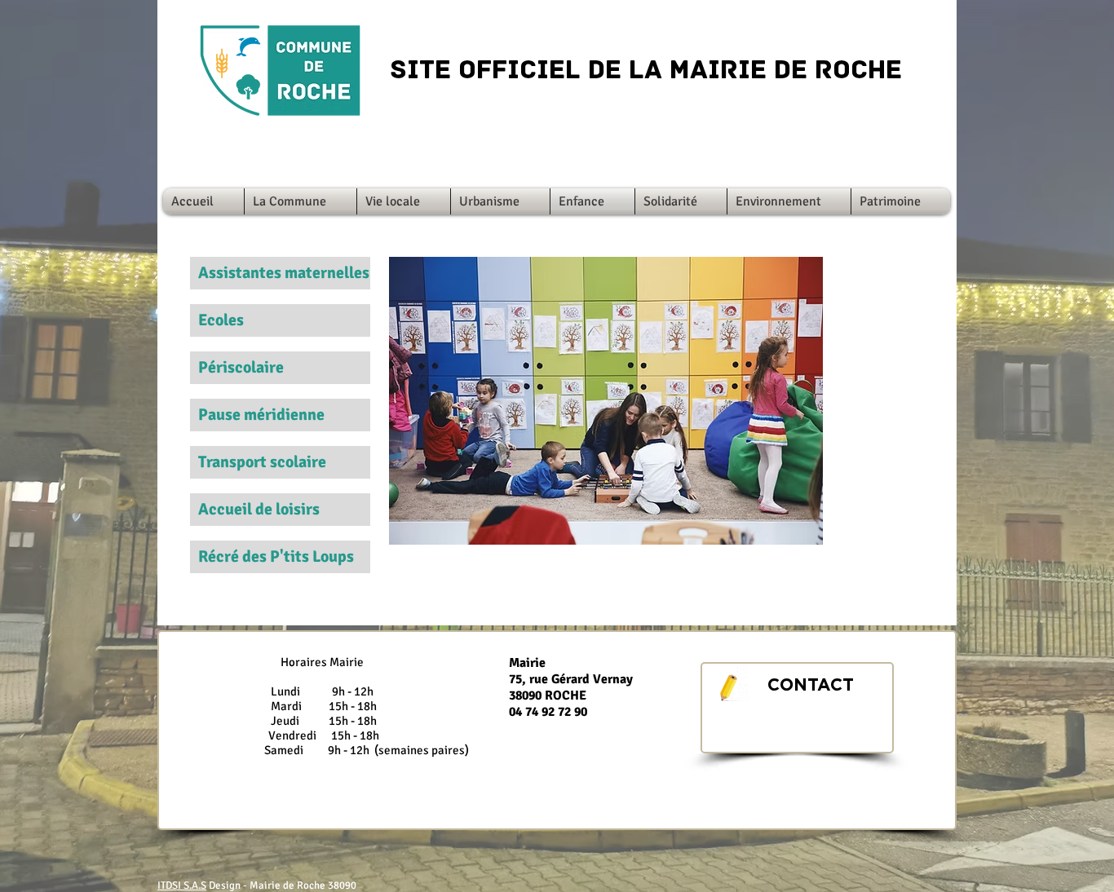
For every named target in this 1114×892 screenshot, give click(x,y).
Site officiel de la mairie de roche (646, 71)
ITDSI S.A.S (181, 885)
